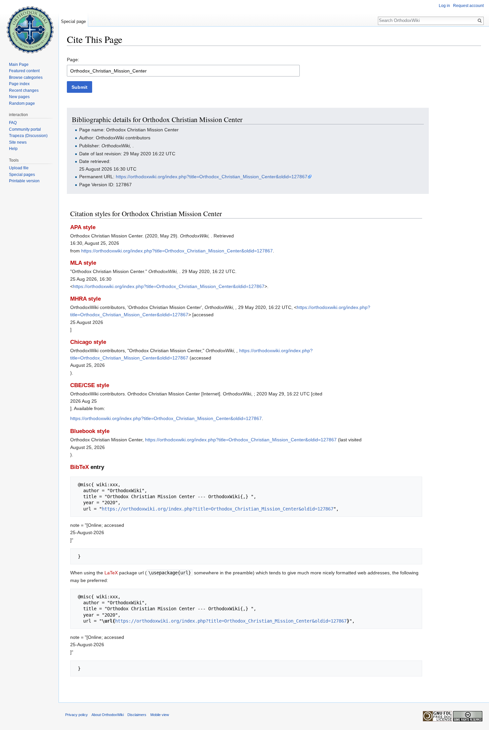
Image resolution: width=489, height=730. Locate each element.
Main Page (19, 64)
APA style (82, 227)
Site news (18, 142)
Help (13, 148)
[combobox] (183, 70)
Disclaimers (136, 715)
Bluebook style (89, 431)
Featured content (24, 71)
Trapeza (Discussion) (28, 135)
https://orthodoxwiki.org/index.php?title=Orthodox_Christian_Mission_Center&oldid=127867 (211, 176)
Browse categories (26, 77)
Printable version (24, 181)
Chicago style (88, 342)
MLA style (83, 263)
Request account (468, 5)
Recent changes (24, 90)
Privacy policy (76, 715)
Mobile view (159, 715)
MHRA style (85, 299)
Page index (19, 83)
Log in (444, 5)
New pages (19, 96)
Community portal (25, 129)
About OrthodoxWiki (107, 715)
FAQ (13, 122)
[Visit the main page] (29, 26)
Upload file (19, 168)
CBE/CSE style (89, 385)
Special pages (22, 174)
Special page (73, 21)
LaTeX (111, 572)
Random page (22, 103)
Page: (73, 59)
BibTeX (79, 467)
